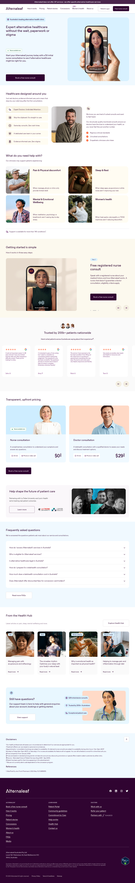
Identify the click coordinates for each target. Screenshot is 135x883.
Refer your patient (98, 811)
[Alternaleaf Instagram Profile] (121, 791)
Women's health (12, 828)
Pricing (9, 815)
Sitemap (59, 876)
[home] (14, 8)
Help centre (53, 819)
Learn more (22, 509)
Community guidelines (57, 811)
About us (9, 832)
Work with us (96, 806)
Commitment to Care (57, 815)
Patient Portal (54, 806)
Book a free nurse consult (25, 78)
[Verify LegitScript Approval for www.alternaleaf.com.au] (125, 861)
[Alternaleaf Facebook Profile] (110, 791)
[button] (90, 310)
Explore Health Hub (116, 623)
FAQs (8, 837)
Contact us (52, 828)
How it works (11, 811)
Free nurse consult (121, 9)
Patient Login (105, 9)
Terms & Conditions (48, 876)
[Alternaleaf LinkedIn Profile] (116, 791)
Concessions (11, 824)
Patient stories (12, 819)
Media (8, 841)
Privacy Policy (36, 876)
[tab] (27, 109)
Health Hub (53, 824)
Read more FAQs (19, 595)
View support (22, 717)
